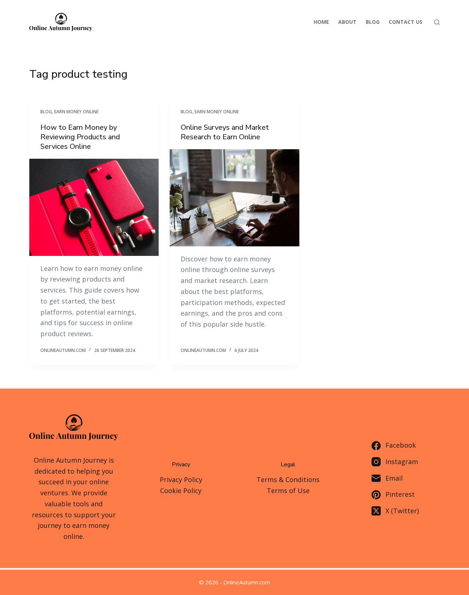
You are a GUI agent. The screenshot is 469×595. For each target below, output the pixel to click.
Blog (373, 21)
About (347, 21)
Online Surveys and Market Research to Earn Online (225, 132)
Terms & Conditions (288, 479)
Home (321, 21)
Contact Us (405, 21)
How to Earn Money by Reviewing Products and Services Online (80, 136)
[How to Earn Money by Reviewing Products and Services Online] (94, 207)
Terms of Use (288, 490)
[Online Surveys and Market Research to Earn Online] (234, 197)
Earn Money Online (76, 112)
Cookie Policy (181, 490)
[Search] (437, 22)
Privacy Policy (181, 479)
